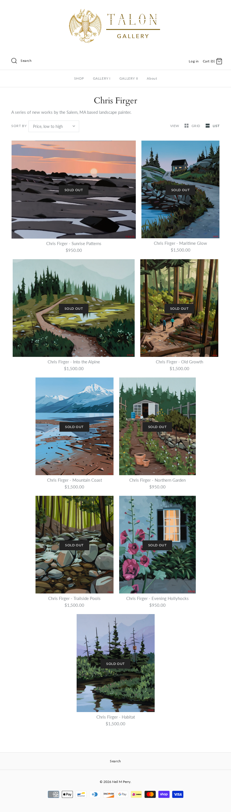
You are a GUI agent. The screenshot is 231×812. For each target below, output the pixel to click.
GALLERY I (101, 78)
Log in (194, 61)
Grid (196, 126)
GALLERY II (128, 78)
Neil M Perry (121, 782)
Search (26, 60)
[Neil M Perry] (115, 9)
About (152, 78)
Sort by (18, 126)
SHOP (79, 78)
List (216, 126)
